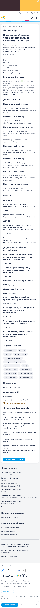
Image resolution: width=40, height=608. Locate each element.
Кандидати (10, 527)
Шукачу (33, 13)
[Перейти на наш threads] (8, 570)
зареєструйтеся (9, 94)
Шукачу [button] (6, 591)
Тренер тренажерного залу (11, 472)
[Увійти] (36, 18)
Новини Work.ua (16, 583)
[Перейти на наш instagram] (13, 570)
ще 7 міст (17, 486)
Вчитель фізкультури (9, 484)
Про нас (26, 581)
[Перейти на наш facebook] (3, 570)
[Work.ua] (3, 17)
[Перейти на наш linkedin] (18, 570)
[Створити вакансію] (32, 18)
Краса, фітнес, (8, 517)
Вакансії (9, 556)
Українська (5, 565)
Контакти (4, 583)
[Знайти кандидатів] (27, 18)
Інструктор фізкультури (10, 478)
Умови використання (18, 586)
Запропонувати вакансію (10, 605)
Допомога (5, 586)
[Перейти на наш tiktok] (24, 570)
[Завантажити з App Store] (7, 575)
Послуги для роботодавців (11, 581)
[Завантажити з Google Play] (22, 575)
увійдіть (15, 92)
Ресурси (27, 583)
